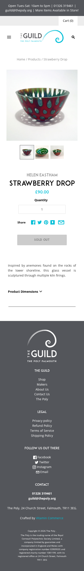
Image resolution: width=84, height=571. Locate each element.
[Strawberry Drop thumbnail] (27, 152)
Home (21, 59)
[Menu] (9, 37)
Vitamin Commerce (50, 518)
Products (34, 59)
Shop (42, 379)
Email (43, 472)
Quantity (41, 200)
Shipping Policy (42, 435)
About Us (42, 389)
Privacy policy (42, 421)
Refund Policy (42, 426)
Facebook (44, 457)
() (68, 21)
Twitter (43, 462)
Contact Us (42, 394)
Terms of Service (42, 431)
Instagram (43, 467)
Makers (42, 384)
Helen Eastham (42, 175)
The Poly (42, 399)
